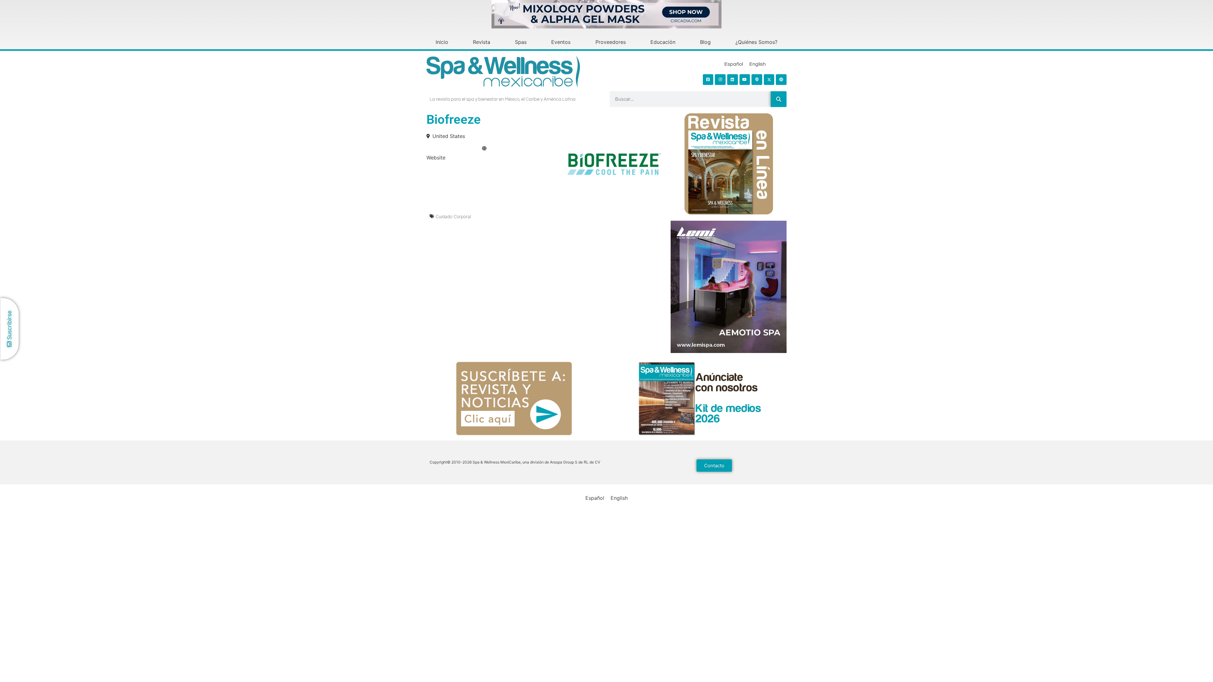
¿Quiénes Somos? (756, 42)
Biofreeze (453, 119)
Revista (481, 42)
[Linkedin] (732, 79)
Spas (521, 42)
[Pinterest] (781, 79)
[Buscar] (779, 99)
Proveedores (610, 42)
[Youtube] (744, 79)
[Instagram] (720, 79)
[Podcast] (756, 79)
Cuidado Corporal (453, 216)
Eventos (560, 42)
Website (435, 157)
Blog (705, 42)
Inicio (442, 42)
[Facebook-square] (708, 79)
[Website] (484, 148)
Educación (662, 42)
